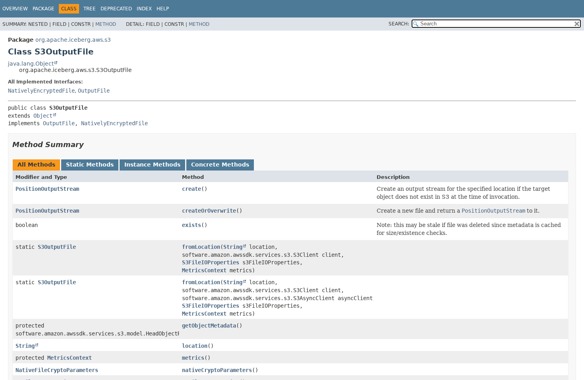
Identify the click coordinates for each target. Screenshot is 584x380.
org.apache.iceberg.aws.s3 (73, 40)
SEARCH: (399, 24)
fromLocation (201, 247)
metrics (193, 358)
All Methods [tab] (36, 164)
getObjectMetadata (209, 325)
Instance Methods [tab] (152, 164)
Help (163, 9)
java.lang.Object (31, 63)
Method (105, 24)
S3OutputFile (57, 247)
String (232, 247)
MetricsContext (204, 270)
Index (144, 9)
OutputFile (94, 90)
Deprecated (116, 9)
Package (43, 9)
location (194, 346)
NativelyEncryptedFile (41, 90)
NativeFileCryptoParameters (56, 370)
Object (42, 115)
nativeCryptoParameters (217, 370)
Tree (89, 9)
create (191, 189)
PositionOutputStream (47, 189)
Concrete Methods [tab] (220, 164)
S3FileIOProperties (210, 262)
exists (191, 225)
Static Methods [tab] (90, 164)
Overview (15, 9)
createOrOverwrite (209, 210)
